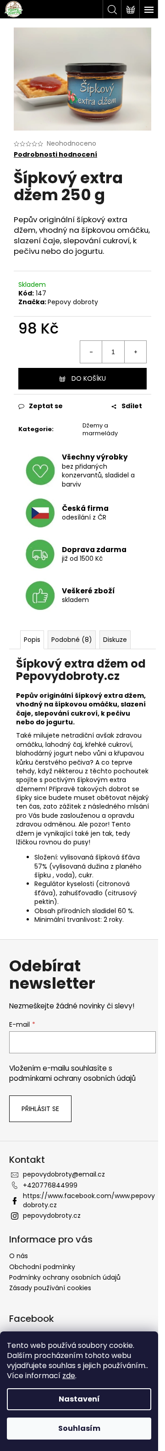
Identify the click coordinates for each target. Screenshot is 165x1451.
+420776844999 (50, 1185)
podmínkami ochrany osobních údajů (72, 1078)
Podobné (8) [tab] (71, 639)
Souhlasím (79, 1428)
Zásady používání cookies (50, 1287)
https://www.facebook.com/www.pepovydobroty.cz (89, 1200)
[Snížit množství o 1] (91, 352)
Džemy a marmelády (100, 429)
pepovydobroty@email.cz (64, 1174)
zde (68, 1375)
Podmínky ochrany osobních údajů (65, 1277)
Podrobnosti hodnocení (55, 154)
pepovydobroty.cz (52, 1215)
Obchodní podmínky (42, 1266)
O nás (18, 1255)
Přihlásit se (40, 1108)
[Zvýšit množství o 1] (135, 352)
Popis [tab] (32, 639)
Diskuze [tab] (115, 639)
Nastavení (79, 1399)
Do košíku (89, 378)
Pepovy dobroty (73, 302)
